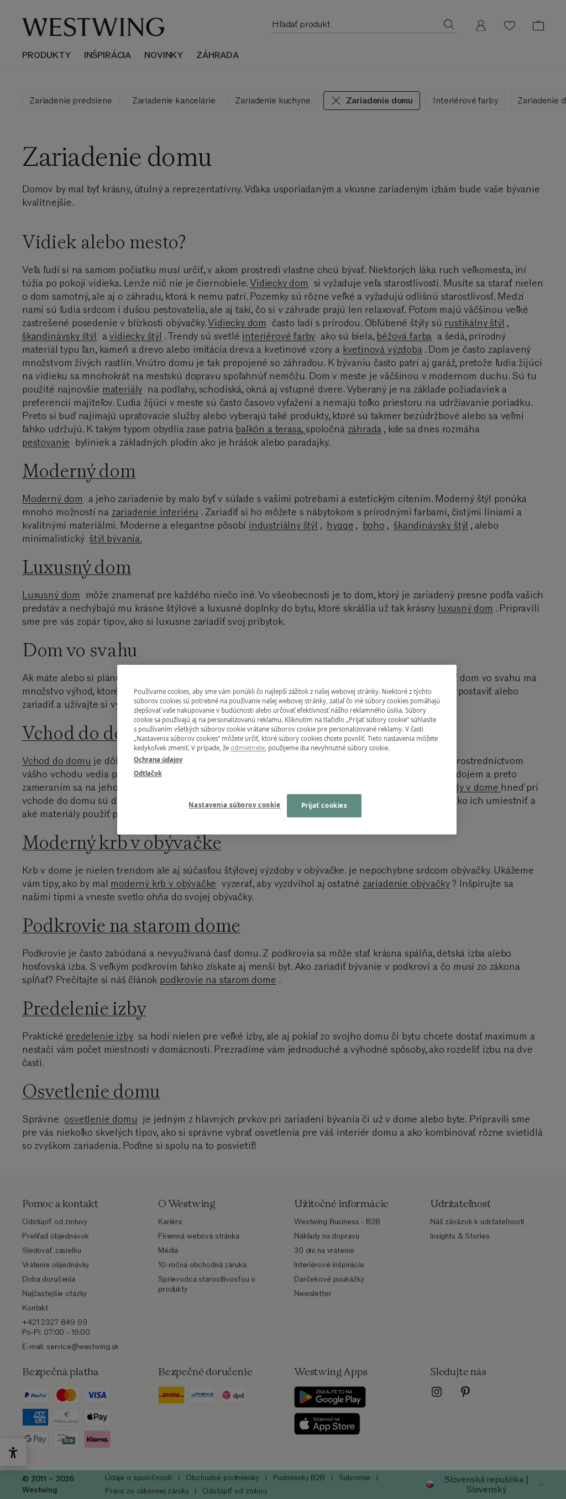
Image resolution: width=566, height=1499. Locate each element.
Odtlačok (148, 773)
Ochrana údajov (158, 759)
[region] (287, 749)
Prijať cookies (324, 805)
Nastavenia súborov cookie (234, 805)
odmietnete (247, 748)
